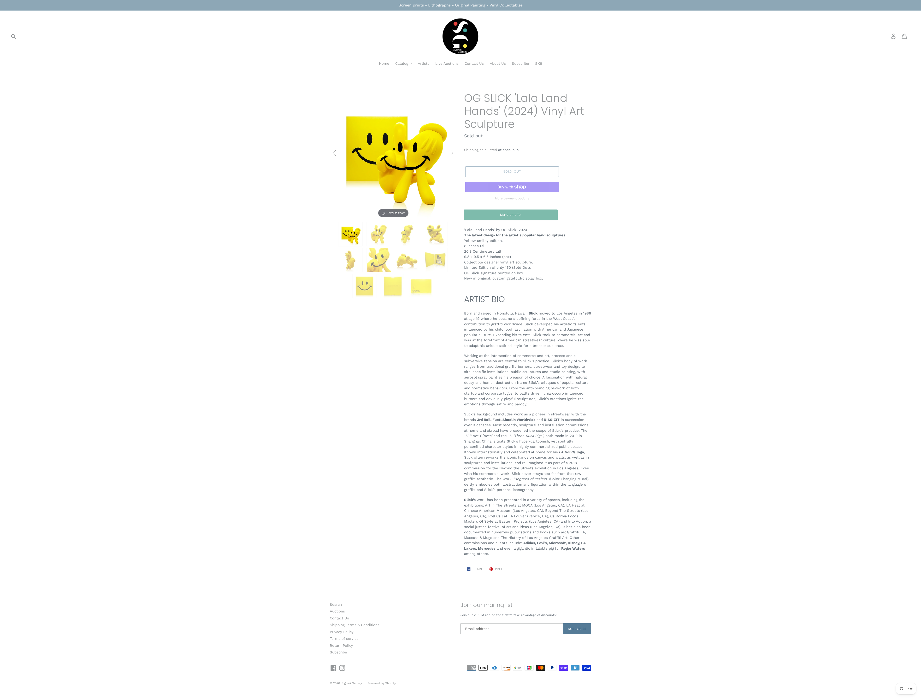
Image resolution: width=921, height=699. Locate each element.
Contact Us (474, 63)
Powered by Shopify (382, 683)
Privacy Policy (342, 632)
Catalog (402, 63)
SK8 (538, 63)
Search (336, 604)
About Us (498, 63)
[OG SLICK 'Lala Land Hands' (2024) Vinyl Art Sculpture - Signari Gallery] (351, 234)
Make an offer (511, 216)
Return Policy (341, 645)
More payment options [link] (512, 198)
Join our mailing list (486, 605)
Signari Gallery (352, 683)
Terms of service (344, 638)
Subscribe (520, 63)
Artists (423, 63)
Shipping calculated (480, 150)
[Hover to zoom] (393, 155)
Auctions (337, 611)
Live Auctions (447, 63)
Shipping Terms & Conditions (354, 625)
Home (384, 63)
